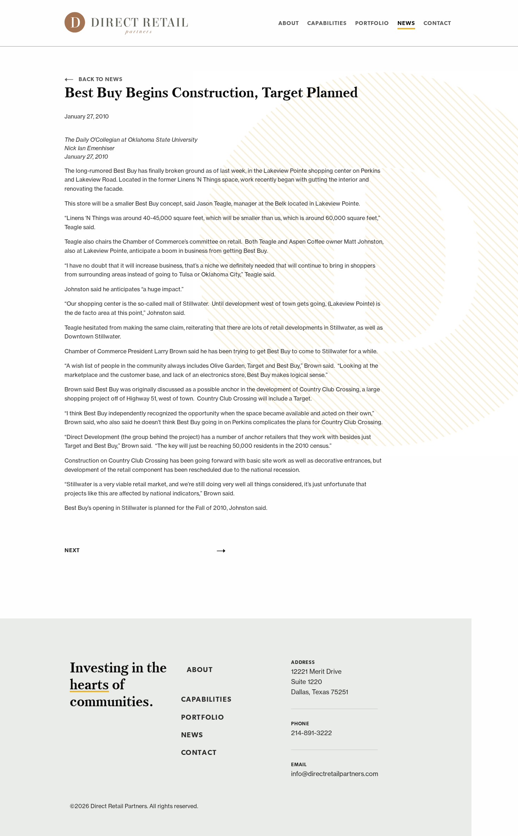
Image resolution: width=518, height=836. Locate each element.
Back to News (101, 80)
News (406, 23)
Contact (437, 23)
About (288, 23)
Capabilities (327, 23)
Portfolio (372, 23)
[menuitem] (288, 23)
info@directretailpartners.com (334, 774)
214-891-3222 (311, 733)
